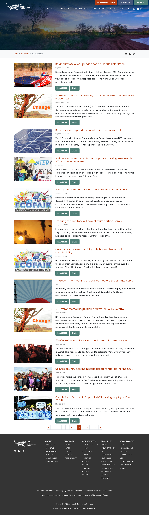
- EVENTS (85, 455)
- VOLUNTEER (87, 451)
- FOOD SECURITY (70, 458)
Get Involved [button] (81, 8)
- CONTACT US (50, 455)
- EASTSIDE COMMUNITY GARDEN (87, 471)
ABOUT (48, 441)
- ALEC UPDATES (107, 468)
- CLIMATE (67, 451)
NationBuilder (90, 508)
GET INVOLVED (89, 441)
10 (83, 427)
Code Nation (77, 508)
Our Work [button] (64, 8)
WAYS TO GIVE (127, 441)
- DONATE (123, 445)
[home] (18, 7)
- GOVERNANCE (51, 458)
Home (16, 54)
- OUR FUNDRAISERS (127, 461)
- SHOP (85, 448)
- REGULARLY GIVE (126, 448)
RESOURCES (106, 441)
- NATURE (67, 445)
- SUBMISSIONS (106, 455)
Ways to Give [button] (116, 8)
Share (74, 88)
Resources (25, 54)
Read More (62, 88)
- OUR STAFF (49, 448)
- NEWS (104, 445)
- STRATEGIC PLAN (51, 461)
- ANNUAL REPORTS (108, 465)
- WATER (67, 448)
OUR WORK (69, 441)
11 (87, 427)
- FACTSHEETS (106, 471)
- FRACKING (68, 455)
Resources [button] (100, 8)
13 (96, 427)
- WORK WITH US (51, 451)
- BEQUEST (123, 451)
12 (92, 427)
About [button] (50, 8)
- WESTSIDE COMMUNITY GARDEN (87, 461)
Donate (140, 2)
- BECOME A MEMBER (90, 445)
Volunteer (125, 2)
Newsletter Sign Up (106, 2)
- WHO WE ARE (50, 445)
